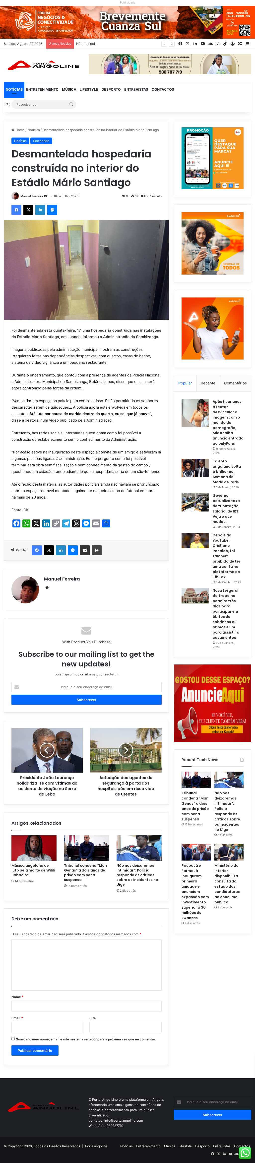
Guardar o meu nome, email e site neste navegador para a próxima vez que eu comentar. (86, 1039)
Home (19, 130)
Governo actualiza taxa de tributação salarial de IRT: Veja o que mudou (226, 508)
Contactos (163, 89)
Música (69, 89)
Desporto (111, 89)
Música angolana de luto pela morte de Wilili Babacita (33, 870)
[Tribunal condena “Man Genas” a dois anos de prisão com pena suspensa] (86, 848)
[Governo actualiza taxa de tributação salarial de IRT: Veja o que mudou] (195, 502)
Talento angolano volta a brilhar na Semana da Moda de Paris (227, 472)
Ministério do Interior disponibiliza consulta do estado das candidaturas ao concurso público (227, 884)
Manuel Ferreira (31, 196)
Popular (185, 383)
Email (17, 1018)
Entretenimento (42, 89)
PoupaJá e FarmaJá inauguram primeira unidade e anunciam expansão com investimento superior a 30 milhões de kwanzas (195, 891)
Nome (17, 997)
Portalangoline (96, 1146)
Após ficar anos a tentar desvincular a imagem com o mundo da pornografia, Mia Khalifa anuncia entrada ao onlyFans (228, 422)
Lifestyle (89, 89)
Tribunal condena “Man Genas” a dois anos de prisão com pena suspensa (85, 872)
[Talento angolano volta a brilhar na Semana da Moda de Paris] (195, 468)
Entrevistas (136, 89)
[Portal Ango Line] (42, 65)
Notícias (14, 89)
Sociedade (41, 141)
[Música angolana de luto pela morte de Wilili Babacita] (34, 848)
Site (92, 1018)
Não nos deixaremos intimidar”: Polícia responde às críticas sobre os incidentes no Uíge (144, 44)
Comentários (235, 383)
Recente (208, 383)
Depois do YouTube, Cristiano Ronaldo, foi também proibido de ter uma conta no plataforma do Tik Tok (226, 556)
